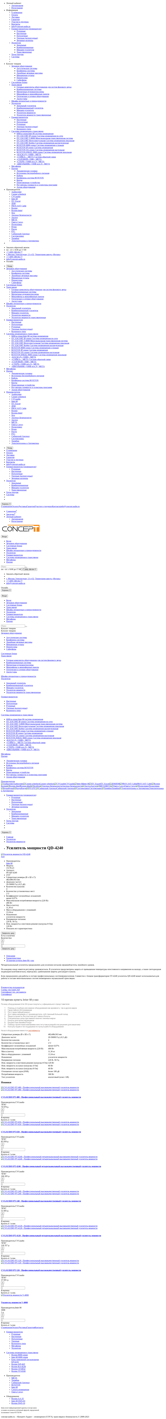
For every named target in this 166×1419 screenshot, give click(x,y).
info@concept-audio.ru (20, 26)
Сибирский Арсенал (20, 234)
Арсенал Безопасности (21, 215)
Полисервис (16, 224)
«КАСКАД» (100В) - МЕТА (29, 154)
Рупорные (21, 31)
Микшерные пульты (25, 75)
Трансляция (16, 85)
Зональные (21, 45)
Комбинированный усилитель (30, 108)
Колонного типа (24, 129)
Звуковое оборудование (21, 66)
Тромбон (15, 238)
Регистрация (17, 8)
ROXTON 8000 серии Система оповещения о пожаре (40, 145)
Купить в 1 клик (8, 1120)
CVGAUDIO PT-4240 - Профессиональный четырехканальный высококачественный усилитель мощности (51, 1166)
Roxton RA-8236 (18, 1366)
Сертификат (6, 994)
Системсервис (17, 236)
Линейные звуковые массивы (30, 73)
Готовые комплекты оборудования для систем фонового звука (44, 87)
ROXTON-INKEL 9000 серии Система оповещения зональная (44, 152)
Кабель (20, 175)
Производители (13, 392)
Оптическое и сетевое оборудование (33, 96)
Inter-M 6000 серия (19, 1357)
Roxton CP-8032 (18, 1369)
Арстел (14, 217)
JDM (13, 203)
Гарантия (15, 19)
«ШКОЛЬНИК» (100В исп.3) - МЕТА (33, 164)
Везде (8, 541)
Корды (19, 180)
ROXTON (15, 1385)
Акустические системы (27, 68)
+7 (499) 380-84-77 (14, 252)
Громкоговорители (19, 117)
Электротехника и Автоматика (25, 241)
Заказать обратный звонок (17, 247)
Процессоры (22, 78)
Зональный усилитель (26, 106)
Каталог (8, 631)
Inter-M (14, 199)
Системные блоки (19, 82)
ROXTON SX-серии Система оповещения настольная (40, 150)
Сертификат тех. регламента (13, 992)
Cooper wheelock (18, 194)
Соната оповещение (20, 1389)
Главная (9, 837)
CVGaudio (15, 196)
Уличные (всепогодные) (27, 38)
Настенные (21, 33)
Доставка (15, 17)
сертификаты (34, 1031)
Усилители (16, 43)
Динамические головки (27, 171)
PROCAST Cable (18, 206)
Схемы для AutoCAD (10, 990)
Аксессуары (22, 99)
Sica (13, 213)
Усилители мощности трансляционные (34, 115)
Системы (15, 57)
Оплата (14, 15)
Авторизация (17, 5)
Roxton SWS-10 (18, 1403)
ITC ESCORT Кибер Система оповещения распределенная (43, 143)
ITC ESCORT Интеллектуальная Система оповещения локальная (45, 140)
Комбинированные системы (29, 89)
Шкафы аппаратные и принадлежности (28, 101)
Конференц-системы (26, 71)
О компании (16, 12)
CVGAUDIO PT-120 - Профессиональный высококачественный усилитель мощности (41, 1270)
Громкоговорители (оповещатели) (26, 29)
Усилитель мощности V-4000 (14, 1302)
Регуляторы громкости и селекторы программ (37, 185)
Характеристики (13, 958)
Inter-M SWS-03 (18, 1401)
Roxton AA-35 (17, 1399)
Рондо (14, 229)
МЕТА (14, 220)
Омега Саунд (17, 222)
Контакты (15, 24)
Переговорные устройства (28, 182)
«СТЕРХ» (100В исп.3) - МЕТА (30, 161)
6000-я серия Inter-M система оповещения (35, 134)
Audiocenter (16, 192)
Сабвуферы (22, 80)
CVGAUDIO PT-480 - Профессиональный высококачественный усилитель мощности (41, 1097)
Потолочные (22, 36)
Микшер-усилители (25, 50)
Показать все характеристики (19, 928)
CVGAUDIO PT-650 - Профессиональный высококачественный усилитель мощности (41, 1132)
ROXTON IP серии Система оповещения (35, 147)
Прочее (14, 168)
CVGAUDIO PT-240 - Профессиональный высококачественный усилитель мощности (41, 1201)
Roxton (14, 208)
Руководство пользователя (12, 987)
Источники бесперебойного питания (33, 173)
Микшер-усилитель (25, 110)
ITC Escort (15, 201)
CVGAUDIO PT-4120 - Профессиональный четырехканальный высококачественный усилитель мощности (51, 1235)
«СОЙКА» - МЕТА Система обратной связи (36, 157)
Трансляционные (24, 52)
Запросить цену (8, 933)
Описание (10, 956)
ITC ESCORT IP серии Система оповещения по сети (40, 136)
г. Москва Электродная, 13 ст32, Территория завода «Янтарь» (33, 254)
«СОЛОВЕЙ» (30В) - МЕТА (29, 159)
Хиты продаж (17, 54)
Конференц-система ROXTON (30, 178)
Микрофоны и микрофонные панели (33, 94)
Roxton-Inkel (16, 210)
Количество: (6, 938)
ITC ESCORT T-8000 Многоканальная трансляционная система (45, 138)
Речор (14, 227)
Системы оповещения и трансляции (27, 131)
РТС (13, 231)
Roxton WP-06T (18, 1364)
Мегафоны (16, 166)
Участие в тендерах (20, 22)
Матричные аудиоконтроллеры (30, 92)
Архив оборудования (26, 187)
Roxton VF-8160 (18, 1371)
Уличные (15, 1341)
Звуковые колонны (25, 40)
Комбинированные (25, 47)
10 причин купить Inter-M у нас (20, 960)
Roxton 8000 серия (19, 1355)
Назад (9, 266)
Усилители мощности (26, 113)
